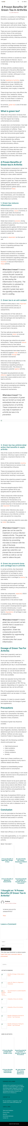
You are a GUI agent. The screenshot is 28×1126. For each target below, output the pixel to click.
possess (17, 221)
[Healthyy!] (3, 1)
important (23, 303)
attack (15, 334)
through (14, 354)
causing (23, 463)
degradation (9, 612)
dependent (12, 237)
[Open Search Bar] (18, 1)
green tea (12, 104)
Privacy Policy (6, 1112)
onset (16, 352)
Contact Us (5, 1117)
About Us (5, 1114)
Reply (4, 915)
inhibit (4, 522)
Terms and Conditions (8, 1110)
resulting (3, 262)
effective (4, 375)
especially (19, 593)
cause (16, 211)
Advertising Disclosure (8, 1116)
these (13, 189)
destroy (22, 577)
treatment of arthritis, (12, 80)
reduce (24, 342)
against (17, 369)
